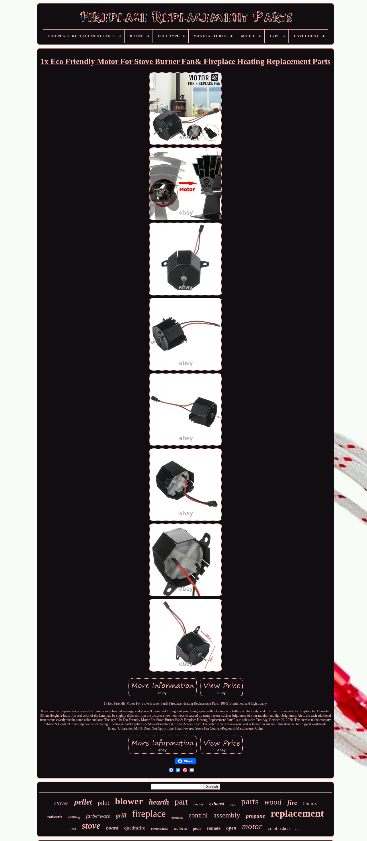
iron (232, 805)
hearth (159, 802)
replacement (297, 813)
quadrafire (134, 828)
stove (91, 825)
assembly (226, 815)
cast (297, 829)
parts (250, 801)
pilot (103, 802)
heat (73, 829)
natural (180, 828)
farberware (98, 816)
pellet (83, 801)
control (198, 815)
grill (121, 815)
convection (159, 828)
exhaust (216, 803)
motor (252, 826)
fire (292, 802)
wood (273, 802)
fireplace (149, 813)
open (231, 828)
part (181, 801)
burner (199, 804)
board (112, 828)
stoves (61, 803)
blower (129, 801)
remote (213, 828)
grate (197, 828)
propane (255, 816)
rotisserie (55, 817)
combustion (279, 828)
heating (74, 817)
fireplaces (177, 817)
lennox (310, 803)
